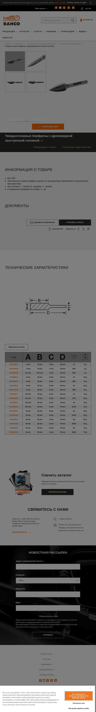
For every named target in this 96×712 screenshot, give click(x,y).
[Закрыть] (90, 688)
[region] (47, 698)
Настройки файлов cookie (78, 708)
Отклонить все (79, 703)
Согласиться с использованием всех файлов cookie (79, 696)
